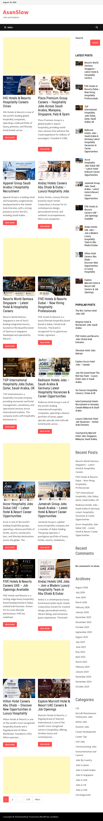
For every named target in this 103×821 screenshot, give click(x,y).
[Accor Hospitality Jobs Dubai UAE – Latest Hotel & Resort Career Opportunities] (79, 160)
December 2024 (83, 676)
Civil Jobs (80, 741)
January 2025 (82, 671)
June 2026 (81, 597)
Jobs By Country (84, 760)
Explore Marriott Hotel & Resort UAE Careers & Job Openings (54, 705)
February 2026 (83, 607)
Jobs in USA (81, 789)
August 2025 (82, 637)
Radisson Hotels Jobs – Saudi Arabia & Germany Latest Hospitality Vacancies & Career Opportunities (53, 388)
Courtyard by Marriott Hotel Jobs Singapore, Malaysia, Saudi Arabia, (86, 436)
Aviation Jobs (82, 726)
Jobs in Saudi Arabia (85, 770)
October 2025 (82, 627)
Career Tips (81, 736)
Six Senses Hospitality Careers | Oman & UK (86, 392)
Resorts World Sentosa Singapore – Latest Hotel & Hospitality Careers (18, 305)
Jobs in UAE (81, 779)
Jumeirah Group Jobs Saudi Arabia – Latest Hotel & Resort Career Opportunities (52, 510)
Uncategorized (83, 794)
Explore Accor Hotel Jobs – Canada (85, 363)
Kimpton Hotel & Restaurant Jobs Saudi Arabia (86, 324)
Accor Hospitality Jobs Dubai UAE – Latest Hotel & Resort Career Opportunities (18, 510)
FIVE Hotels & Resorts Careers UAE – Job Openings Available (17, 586)
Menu (10, 27)
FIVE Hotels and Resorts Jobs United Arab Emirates (87, 339)
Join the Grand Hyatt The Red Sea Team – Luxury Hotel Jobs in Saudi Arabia (88, 377)
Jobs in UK (81, 784)
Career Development (86, 731)
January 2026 (82, 612)
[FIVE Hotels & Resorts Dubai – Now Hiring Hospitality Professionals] (79, 86)
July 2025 (80, 641)
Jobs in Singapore (84, 775)
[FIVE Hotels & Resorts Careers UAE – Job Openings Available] (79, 206)
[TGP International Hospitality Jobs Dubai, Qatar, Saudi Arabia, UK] (79, 107)
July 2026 (80, 592)
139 (28, 799)
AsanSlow (16, 12)
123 (77, 708)
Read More (10, 137)
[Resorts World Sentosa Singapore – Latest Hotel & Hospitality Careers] (79, 63)
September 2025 (84, 632)
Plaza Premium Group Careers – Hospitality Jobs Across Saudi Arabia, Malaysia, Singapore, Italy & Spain (54, 106)
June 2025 (81, 646)
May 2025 (80, 651)
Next (37, 799)
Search (79, 37)
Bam (56, 816)
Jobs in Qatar (82, 765)
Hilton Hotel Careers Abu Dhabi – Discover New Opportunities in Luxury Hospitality (17, 707)
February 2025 (83, 666)
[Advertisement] (36, 56)
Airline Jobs (81, 721)
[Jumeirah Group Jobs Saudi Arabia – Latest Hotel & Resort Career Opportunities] (79, 183)
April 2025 (80, 656)
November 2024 (83, 681)
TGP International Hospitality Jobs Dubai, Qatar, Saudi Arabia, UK (19, 384)
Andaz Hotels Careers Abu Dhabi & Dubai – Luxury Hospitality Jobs (53, 187)
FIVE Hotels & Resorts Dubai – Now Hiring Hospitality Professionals (52, 305)
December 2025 (83, 617)
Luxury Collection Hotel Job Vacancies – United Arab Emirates (87, 421)
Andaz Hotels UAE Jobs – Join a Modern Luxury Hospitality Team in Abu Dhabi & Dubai (53, 588)
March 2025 (81, 661)
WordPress (45, 816)
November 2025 (83, 622)
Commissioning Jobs (86, 746)
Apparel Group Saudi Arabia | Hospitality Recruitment (17, 187)
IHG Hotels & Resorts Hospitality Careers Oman (17, 102)
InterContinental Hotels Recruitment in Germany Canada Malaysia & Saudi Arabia (87, 406)
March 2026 (81, 602)
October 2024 (82, 686)
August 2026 (82, 587)
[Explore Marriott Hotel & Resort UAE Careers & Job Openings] (79, 280)
